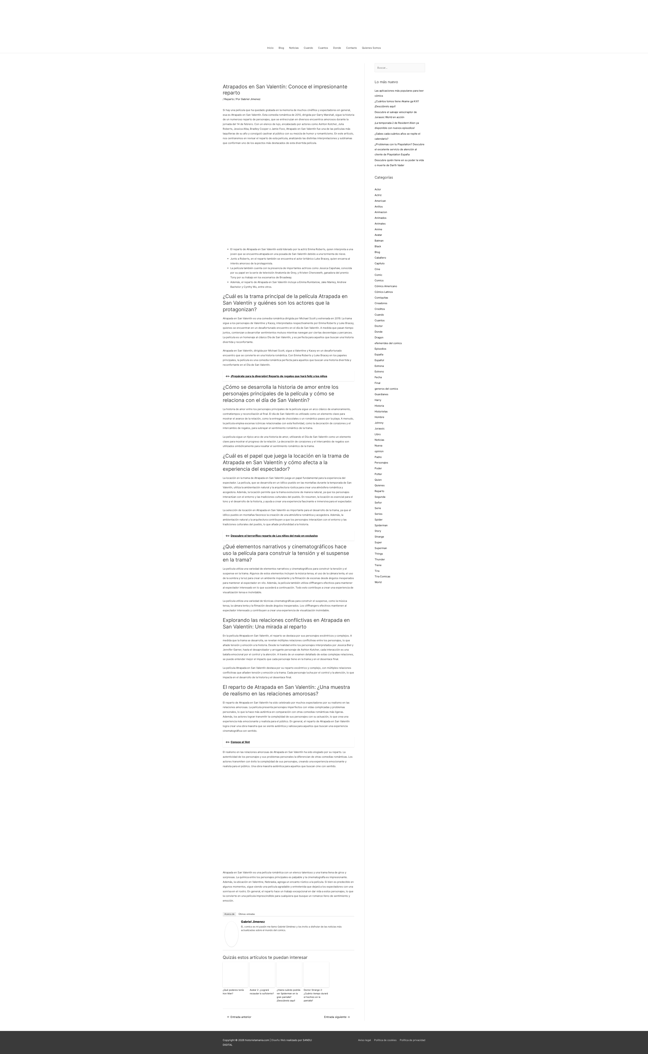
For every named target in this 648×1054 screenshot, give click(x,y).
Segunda (380, 496)
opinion (379, 451)
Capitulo (380, 263)
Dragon (379, 337)
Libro (378, 434)
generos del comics (386, 388)
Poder (378, 468)
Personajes (381, 462)
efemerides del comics (388, 343)
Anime (378, 229)
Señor (378, 502)
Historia (379, 405)
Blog (281, 47)
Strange (379, 536)
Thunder (380, 559)
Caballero (380, 257)
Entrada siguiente (337, 1017)
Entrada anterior (239, 1017)
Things (379, 553)
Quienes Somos (371, 47)
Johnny (379, 422)
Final (377, 383)
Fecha (378, 377)
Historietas (381, 411)
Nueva (378, 445)
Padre (378, 457)
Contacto (351, 47)
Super (378, 542)
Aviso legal (364, 1040)
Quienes (380, 485)
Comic (378, 274)
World (378, 582)
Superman (381, 548)
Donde (337, 47)
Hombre (379, 417)
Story (378, 530)
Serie (378, 508)
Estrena (379, 366)
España (379, 354)
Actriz (378, 195)
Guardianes (381, 394)
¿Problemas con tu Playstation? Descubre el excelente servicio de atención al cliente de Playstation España (399, 149)
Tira (377, 570)
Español (379, 360)
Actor (378, 189)
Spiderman (381, 525)
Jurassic (380, 428)
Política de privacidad (412, 1040)
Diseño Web (278, 1040)
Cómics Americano (386, 286)
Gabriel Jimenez (253, 921)
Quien (378, 479)
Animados (380, 217)
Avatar (378, 234)
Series (378, 513)
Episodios (380, 348)
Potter (378, 474)
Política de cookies (385, 1040)
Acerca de (229, 914)
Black (378, 246)
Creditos (380, 309)
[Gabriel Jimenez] (231, 933)
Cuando (308, 47)
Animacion (381, 212)
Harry (378, 400)
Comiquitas (381, 297)
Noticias (294, 47)
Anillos (379, 206)
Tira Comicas (382, 576)
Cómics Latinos (384, 291)
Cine (377, 269)
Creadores (381, 303)
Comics (379, 280)
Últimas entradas (246, 914)
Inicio (270, 47)
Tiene (378, 565)
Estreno (379, 371)
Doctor (379, 326)
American (380, 200)
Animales (380, 223)
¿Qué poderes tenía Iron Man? (233, 992)
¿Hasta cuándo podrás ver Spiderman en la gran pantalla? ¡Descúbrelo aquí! (288, 995)
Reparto (229, 99)
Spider (379, 519)
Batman (379, 240)
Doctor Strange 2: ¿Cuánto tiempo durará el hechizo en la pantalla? (316, 995)
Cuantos (323, 47)
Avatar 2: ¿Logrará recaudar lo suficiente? (262, 992)
